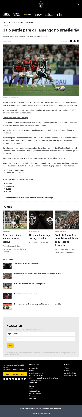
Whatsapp (78, 41)
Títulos (66, 368)
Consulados (33, 396)
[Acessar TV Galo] (27, 14)
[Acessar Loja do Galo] (49, 14)
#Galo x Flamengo (46, 198)
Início (4, 23)
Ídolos (31, 388)
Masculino (29, 23)
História (31, 386)
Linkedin (22, 379)
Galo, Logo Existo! (35, 393)
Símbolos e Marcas (35, 391)
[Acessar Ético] (59, 14)
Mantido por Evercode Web (41, 414)
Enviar (10, 346)
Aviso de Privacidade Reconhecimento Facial (43, 378)
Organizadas (33, 398)
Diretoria (31, 371)
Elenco (66, 371)
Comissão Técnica (70, 373)
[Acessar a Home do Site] (41, 4)
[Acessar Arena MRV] (6, 14)
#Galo (36, 198)
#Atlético (20, 198)
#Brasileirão (29, 198)
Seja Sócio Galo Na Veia (14, 374)
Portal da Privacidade (36, 375)
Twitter (74, 41)
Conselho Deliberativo (36, 373)
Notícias (12, 23)
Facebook (71, 41)
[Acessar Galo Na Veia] (17, 14)
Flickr (19, 379)
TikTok (8, 191)
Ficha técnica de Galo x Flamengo (15, 118)
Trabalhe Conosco (35, 380)
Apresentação (33, 368)
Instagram (10, 186)
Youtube (9, 184)
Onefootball (25, 379)
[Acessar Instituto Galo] (38, 14)
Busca (78, 4)
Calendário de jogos (70, 375)
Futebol (20, 23)
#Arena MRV (12, 198)
